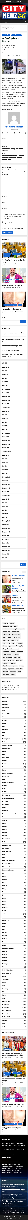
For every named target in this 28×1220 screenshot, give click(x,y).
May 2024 (4, 466)
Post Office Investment (8, 948)
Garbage (4, 807)
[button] (2, 21)
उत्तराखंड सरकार (7, 637)
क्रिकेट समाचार (14, 640)
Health (19, 305)
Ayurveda (6, 305)
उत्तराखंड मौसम (6, 634)
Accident (6, 279)
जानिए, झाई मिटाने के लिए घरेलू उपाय (11, 309)
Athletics (4, 717)
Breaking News (6, 34)
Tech (3, 986)
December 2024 (6, 440)
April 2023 (5, 514)
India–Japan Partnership (8, 860)
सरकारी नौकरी (19, 669)
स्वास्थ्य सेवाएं (13, 672)
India (3, 857)
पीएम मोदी (13, 652)
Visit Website (8, 133)
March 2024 (5, 473)
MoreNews (10, 1218)
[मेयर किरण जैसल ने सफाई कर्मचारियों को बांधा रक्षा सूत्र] (14, 250)
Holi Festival (5, 848)
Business (5, 623)
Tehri (3, 992)
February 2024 (6, 477)
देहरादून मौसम (6, 649)
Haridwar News (6, 839)
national (4, 917)
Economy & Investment (8, 782)
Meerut (4, 904)
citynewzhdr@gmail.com (10, 45)
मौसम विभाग (12, 663)
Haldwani (4, 826)
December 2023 (6, 484)
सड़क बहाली (11, 669)
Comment (5, 174)
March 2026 (5, 385)
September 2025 (6, 407)
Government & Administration (9, 814)
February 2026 (6, 389)
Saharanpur (5, 964)
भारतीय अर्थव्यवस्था (7, 654)
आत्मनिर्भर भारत (6, 629)
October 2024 (5, 448)
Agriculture (5, 704)
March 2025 (5, 429)
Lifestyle (4, 889)
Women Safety (5, 1020)
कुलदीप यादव (6, 640)
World (15, 626)
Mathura (4, 901)
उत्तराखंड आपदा (6, 632)
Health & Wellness (6, 845)
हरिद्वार (19, 672)
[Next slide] (25, 572)
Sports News (5, 979)
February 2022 (6, 539)
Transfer (4, 995)
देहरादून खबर (11, 646)
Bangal (4, 723)
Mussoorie (5, 907)
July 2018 (4, 557)
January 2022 (5, 543)
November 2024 (6, 444)
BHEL (3, 732)
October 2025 (5, 404)
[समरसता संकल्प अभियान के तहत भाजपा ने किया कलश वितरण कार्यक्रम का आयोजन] (14, 1043)
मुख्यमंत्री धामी (17, 657)
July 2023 (4, 503)
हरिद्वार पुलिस (6, 674)
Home (4, 1209)
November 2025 (6, 400)
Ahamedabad (5, 707)
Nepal (3, 929)
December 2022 (6, 528)
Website (4, 208)
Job (3, 873)
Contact (22, 1213)
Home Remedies (6, 851)
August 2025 (5, 411)
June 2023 (5, 506)
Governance (5, 811)
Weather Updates (6, 1017)
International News (7, 867)
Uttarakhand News (7, 626)
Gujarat (4, 823)
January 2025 (5, 437)
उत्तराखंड (22, 629)
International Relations (8, 870)
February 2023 (6, 521)
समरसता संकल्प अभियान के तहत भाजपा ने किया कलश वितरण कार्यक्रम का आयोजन (13, 334)
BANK (3, 726)
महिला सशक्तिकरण (7, 657)
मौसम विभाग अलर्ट (7, 666)
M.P (3, 895)
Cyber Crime (5, 757)
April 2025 (5, 426)
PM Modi (4, 939)
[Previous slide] (23, 572)
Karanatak (4, 879)
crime (3, 754)
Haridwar (19, 254)
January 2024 (5, 481)
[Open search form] (25, 21)
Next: (13, 157)
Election (4, 789)
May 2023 (4, 510)
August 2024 (5, 455)
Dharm (14, 254)
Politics (4, 945)
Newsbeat (12, 623)
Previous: (12, 148)
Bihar (3, 736)
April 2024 (5, 470)
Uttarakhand (7, 256)
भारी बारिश (16, 654)
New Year (4, 932)
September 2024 (6, 451)
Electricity (4, 792)
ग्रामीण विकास (6, 643)
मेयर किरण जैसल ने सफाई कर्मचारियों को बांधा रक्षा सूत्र (13, 261)
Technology (5, 989)
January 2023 (5, 525)
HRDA (3, 854)
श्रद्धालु (4, 669)
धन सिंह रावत (6, 652)
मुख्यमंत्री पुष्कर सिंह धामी (8, 660)
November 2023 (6, 488)
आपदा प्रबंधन (15, 629)
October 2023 (5, 492)
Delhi (3, 767)
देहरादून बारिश (19, 646)
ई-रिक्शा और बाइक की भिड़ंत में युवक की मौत (13, 285)
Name (4, 196)
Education (4, 786)
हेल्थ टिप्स (13, 674)
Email (4, 202)
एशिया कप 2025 (16, 637)
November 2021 (6, 550)
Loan (3, 892)
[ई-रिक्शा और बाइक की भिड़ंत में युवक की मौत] (14, 275)
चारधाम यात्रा (19, 643)
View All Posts (20, 133)
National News (5, 920)
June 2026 (5, 374)
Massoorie (4, 898)
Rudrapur (4, 960)
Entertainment (6, 795)
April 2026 (5, 382)
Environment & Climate (8, 798)
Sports (4, 976)
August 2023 (5, 499)
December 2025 (6, 396)
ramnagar (4, 951)
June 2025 (5, 418)
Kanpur (4, 876)
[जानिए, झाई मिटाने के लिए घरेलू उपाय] (14, 299)
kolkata (4, 882)
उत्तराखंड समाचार (16, 634)
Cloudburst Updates (7, 745)
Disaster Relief (6, 776)
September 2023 (6, 495)
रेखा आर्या (21, 666)
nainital (4, 911)
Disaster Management (7, 773)
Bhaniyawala (5, 729)
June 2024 (5, 462)
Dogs (3, 779)
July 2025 (4, 415)
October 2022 (5, 536)
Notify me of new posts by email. (13, 228)
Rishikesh (4, 954)
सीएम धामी (5, 672)
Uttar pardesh (18, 34)
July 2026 (4, 371)
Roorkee (4, 957)
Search (4, 317)
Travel (12, 34)
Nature (4, 923)
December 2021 (6, 546)
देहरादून (5, 646)
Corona (4, 751)
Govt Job (4, 820)
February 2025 (6, 433)
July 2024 (4, 459)
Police (3, 942)
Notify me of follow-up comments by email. (13, 224)
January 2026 (5, 393)
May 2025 (4, 422)
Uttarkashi (5, 1014)
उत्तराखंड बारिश (15, 632)
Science (4, 967)
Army (3, 711)
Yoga (3, 1026)
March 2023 (5, 517)
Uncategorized (15, 595)
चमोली (13, 643)
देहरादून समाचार (14, 649)
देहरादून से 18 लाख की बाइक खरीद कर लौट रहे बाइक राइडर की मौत (6, 589)
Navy (3, 926)
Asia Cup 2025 (6, 714)
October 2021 (5, 554)
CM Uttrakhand (6, 748)
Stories (4, 982)
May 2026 (4, 378)
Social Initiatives (6, 973)
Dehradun (14, 586)
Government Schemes (7, 817)
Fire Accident (5, 804)
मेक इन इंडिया (19, 660)
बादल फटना (20, 652)
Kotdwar (4, 886)
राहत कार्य (15, 666)
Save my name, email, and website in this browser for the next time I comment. (14, 216)
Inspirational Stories (7, 864)
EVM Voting (5, 801)
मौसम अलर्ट (5, 663)
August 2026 (5, 367)
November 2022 (6, 532)
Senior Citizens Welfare (8, 970)
